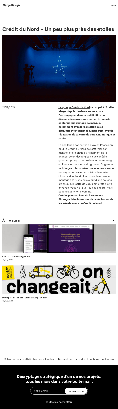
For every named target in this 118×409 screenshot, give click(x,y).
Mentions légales (43, 358)
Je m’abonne (76, 390)
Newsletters (65, 358)
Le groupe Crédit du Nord (74, 107)
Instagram (107, 358)
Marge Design (11, 5)
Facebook (93, 358)
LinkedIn (80, 358)
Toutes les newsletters (59, 401)
